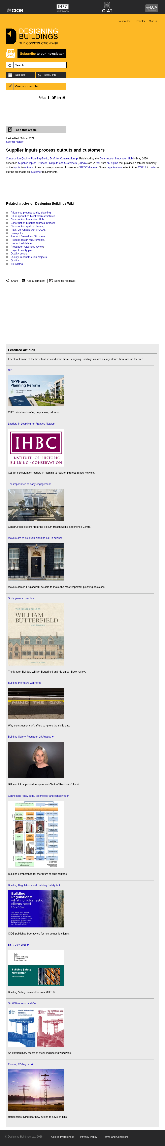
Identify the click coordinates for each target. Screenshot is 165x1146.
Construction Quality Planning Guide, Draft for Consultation (40, 158)
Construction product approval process (33, 222)
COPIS (142, 167)
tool (98, 162)
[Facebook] (48, 97)
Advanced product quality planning (31, 212)
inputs (17, 167)
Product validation (21, 243)
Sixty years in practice (21, 598)
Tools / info (49, 74)
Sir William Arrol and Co (22, 1003)
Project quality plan (22, 250)
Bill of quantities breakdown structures (33, 216)
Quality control (19, 253)
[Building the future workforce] (36, 718)
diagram (93, 167)
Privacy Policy (88, 1136)
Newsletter (124, 21)
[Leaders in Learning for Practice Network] (36, 465)
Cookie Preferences (62, 1136)
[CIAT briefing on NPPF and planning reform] (36, 405)
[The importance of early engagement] (36, 519)
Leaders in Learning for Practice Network (31, 423)
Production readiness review (27, 246)
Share (14, 280)
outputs (28, 167)
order (153, 167)
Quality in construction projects (29, 257)
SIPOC (82, 162)
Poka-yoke (17, 233)
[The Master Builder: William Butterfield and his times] (36, 664)
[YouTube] (63, 97)
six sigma (112, 162)
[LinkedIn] (58, 97)
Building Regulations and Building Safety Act (34, 885)
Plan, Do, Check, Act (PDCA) (28, 229)
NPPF (11, 370)
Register (140, 21)
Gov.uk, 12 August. (19, 1064)
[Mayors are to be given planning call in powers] (36, 579)
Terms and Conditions (116, 1136)
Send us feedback (64, 280)
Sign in (153, 21)
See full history (15, 141)
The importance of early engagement (29, 484)
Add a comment (36, 280)
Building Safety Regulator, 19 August (29, 736)
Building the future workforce (24, 682)
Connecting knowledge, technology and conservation (38, 795)
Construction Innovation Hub (116, 158)
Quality (15, 260)
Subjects (20, 74)
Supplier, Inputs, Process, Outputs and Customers (47, 162)
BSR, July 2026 (17, 944)
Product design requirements (27, 239)
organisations (114, 167)
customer (36, 171)
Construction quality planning (27, 226)
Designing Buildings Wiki (54, 203)
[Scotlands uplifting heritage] (36, 1045)
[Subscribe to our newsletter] (36, 57)
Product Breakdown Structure (28, 236)
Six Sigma (17, 263)
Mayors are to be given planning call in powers (35, 537)
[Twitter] (53, 97)
